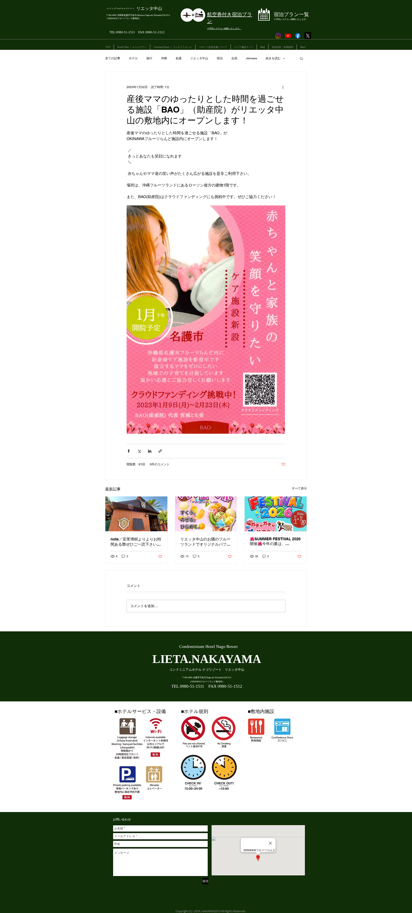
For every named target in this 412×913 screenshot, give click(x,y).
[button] (301, 58)
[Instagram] (278, 35)
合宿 (234, 58)
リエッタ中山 (199, 58)
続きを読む (273, 58)
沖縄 (164, 58)
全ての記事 (112, 58)
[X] (307, 35)
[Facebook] (297, 35)
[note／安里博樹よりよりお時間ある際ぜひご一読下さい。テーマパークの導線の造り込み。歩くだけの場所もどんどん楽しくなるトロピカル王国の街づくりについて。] (136, 513)
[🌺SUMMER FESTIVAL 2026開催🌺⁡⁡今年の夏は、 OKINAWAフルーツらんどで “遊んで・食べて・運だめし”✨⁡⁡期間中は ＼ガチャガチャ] (276, 513)
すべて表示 (299, 488)
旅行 (149, 58)
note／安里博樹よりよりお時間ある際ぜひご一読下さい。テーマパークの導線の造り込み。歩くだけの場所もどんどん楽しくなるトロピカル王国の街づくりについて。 (136, 542)
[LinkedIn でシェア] (150, 451)
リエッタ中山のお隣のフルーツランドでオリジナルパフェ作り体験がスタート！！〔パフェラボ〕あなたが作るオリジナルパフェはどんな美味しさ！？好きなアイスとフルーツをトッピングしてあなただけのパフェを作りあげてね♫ (205, 542)
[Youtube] (288, 35)
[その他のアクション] (282, 87)
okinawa (251, 58)
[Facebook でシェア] (129, 451)
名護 (179, 58)
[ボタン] (284, 15)
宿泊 (220, 58)
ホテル (133, 58)
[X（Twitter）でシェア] (139, 451)
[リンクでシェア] (160, 451)
